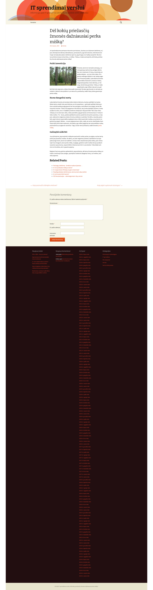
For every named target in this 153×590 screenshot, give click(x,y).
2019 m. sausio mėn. (84, 414)
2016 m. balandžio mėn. (85, 501)
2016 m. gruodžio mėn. (85, 479)
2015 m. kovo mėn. (84, 537)
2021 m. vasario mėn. (84, 350)
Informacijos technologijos (110, 254)
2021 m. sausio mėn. (84, 353)
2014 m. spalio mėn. (84, 551)
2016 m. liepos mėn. (84, 493)
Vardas (52, 224)
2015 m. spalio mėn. (84, 518)
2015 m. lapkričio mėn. (85, 515)
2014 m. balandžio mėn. (85, 567)
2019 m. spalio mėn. (84, 394)
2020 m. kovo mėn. (84, 381)
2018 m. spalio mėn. (84, 419)
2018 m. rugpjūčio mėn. (85, 425)
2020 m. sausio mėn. (84, 386)
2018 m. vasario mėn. (84, 441)
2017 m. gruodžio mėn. (85, 447)
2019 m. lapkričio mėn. (85, 392)
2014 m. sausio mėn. (84, 576)
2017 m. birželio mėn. (84, 463)
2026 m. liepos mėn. (84, 254)
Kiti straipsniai (106, 260)
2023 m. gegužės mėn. (85, 276)
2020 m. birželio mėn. (84, 372)
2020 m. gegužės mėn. (85, 375)
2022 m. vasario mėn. (84, 317)
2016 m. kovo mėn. (84, 504)
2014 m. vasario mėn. (84, 573)
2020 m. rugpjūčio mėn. (85, 367)
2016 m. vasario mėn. (84, 507)
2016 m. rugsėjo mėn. (84, 488)
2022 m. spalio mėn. (84, 295)
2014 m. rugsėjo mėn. (84, 554)
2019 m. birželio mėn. (84, 403)
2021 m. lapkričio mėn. (85, 326)
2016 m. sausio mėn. (84, 510)
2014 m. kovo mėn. (84, 570)
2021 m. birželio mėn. (84, 339)
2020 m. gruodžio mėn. (85, 356)
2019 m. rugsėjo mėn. (84, 397)
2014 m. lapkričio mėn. (85, 548)
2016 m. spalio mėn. (84, 485)
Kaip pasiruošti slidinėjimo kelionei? (43, 185)
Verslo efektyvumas (108, 265)
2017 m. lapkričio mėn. (85, 449)
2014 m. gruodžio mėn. (85, 545)
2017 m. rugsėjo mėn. (84, 455)
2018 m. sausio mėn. (84, 444)
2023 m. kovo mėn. (84, 282)
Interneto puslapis (53, 234)
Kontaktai (33, 22)
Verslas (64, 46)
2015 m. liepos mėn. (84, 526)
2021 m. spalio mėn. (84, 328)
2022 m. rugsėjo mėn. (84, 298)
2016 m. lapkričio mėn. (85, 482)
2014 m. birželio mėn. (84, 562)
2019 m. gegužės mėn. (85, 405)
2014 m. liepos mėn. (84, 559)
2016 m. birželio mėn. (84, 496)
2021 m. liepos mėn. (84, 337)
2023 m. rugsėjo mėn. (84, 271)
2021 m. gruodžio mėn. (85, 323)
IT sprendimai (106, 257)
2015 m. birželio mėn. (84, 529)
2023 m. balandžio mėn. (85, 279)
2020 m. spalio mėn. (84, 361)
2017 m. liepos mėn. (84, 460)
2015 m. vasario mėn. (84, 540)
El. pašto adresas (55, 228)
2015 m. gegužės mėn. (85, 532)
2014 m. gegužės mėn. (85, 565)
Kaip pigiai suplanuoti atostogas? (110, 185)
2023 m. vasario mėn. (84, 284)
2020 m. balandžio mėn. (85, 378)
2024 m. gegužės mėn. (85, 265)
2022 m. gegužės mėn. (85, 309)
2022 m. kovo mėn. (84, 315)
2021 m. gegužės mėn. (85, 342)
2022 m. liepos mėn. (84, 304)
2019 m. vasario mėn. (84, 411)
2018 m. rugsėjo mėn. (84, 422)
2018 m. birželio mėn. (84, 430)
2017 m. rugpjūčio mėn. (85, 458)
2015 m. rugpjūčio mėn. (85, 523)
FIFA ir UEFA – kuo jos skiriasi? (40, 254)
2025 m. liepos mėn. (84, 260)
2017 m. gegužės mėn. (85, 466)
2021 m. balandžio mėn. (85, 345)
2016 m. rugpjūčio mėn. (85, 490)
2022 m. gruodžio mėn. (85, 290)
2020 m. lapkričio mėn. (85, 359)
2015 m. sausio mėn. (84, 543)
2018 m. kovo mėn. (84, 438)
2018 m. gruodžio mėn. (85, 416)
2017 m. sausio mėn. (84, 477)
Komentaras (54, 203)
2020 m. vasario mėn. (84, 383)
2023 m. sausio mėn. (84, 287)
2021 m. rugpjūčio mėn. (85, 334)
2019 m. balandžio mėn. (85, 408)
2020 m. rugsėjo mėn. (84, 364)
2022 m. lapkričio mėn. (85, 293)
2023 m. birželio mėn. (84, 273)
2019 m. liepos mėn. (84, 400)
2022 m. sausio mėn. (84, 320)
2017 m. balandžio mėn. (85, 468)
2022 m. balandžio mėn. (85, 312)
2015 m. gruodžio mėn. (85, 512)
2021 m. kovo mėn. (84, 348)
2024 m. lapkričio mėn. (85, 262)
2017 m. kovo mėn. (84, 471)
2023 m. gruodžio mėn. (85, 268)
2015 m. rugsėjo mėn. (84, 521)
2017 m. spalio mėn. (84, 452)
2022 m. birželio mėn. (84, 306)
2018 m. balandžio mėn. (85, 436)
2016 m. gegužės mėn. (85, 499)
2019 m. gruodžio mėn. (85, 389)
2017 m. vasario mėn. (84, 474)
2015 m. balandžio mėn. (85, 534)
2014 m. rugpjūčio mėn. (85, 556)
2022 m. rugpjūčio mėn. (85, 301)
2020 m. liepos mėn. (84, 370)
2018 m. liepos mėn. (84, 427)
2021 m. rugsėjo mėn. (84, 331)
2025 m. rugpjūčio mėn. (85, 257)
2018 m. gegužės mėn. (85, 433)
